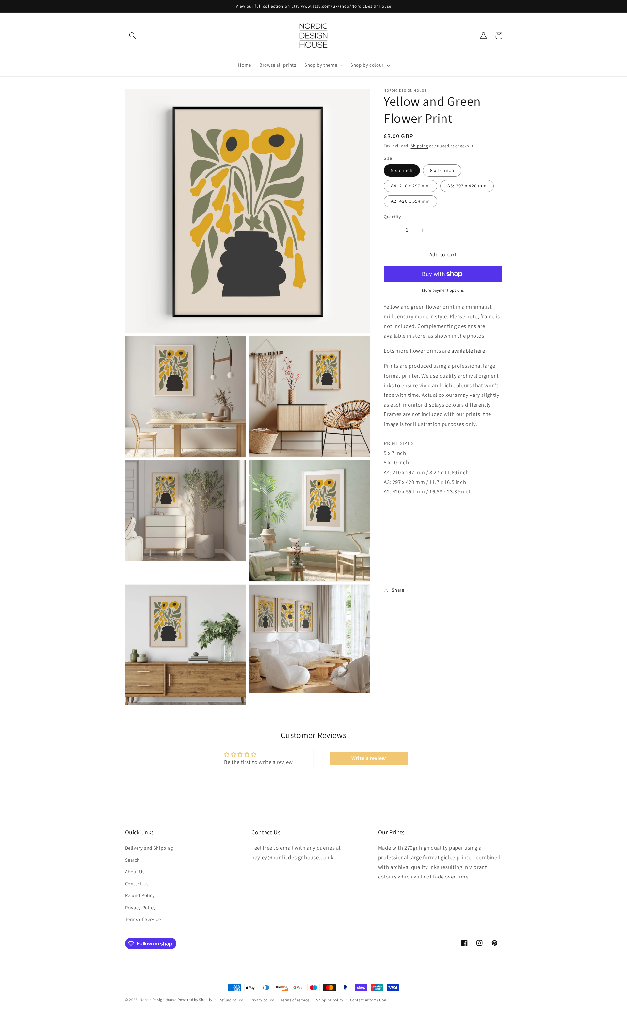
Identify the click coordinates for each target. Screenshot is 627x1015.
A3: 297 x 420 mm (467, 186)
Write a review (368, 758)
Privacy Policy (140, 907)
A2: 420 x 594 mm (410, 201)
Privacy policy (261, 999)
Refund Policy (140, 895)
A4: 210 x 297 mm (410, 186)
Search (132, 860)
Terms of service (295, 999)
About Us (135, 871)
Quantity (392, 216)
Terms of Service (143, 919)
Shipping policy (329, 999)
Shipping (419, 146)
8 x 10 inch (442, 170)
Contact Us (137, 883)
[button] (132, 35)
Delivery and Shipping (149, 848)
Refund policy (231, 999)
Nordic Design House (158, 999)
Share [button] (398, 590)
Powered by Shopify (195, 999)
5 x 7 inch (402, 170)
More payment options (443, 290)
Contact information (368, 999)
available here (468, 350)
